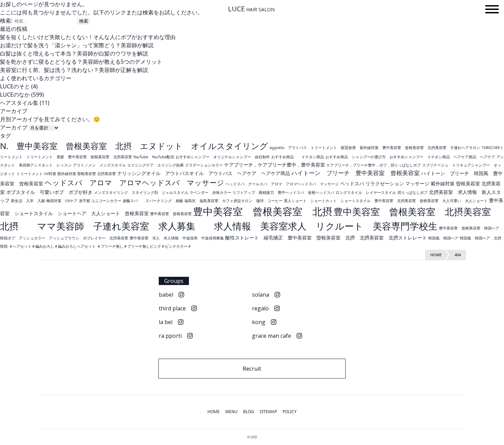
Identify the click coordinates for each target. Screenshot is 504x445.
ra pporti (170, 335)
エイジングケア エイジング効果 (155, 165)
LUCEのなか (15, 94)
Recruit (252, 368)
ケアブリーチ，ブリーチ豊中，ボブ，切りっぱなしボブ (373, 165)
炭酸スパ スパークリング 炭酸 (153, 200)
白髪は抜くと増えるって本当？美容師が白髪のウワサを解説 (74, 53)
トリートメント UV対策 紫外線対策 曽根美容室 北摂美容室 (66, 173)
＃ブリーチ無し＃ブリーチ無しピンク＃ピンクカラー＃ (144, 246)
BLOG (248, 412)
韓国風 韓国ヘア (443, 238)
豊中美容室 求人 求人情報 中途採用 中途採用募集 (177, 238)
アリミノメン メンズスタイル (99, 165)
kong (258, 322)
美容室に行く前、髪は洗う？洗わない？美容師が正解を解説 (74, 70)
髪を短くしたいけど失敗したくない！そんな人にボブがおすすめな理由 (88, 37)
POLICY (290, 412)
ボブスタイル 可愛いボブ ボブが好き (49, 192)
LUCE (251, 8)
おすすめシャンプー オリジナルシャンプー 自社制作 (223, 156)
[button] (492, 10)
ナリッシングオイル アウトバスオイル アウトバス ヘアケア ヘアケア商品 (203, 173)
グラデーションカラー (204, 165)
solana (260, 294)
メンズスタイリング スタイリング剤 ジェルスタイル (141, 192)
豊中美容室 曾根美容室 (171, 213)
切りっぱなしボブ (412, 192)
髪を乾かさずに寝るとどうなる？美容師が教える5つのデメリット (81, 61)
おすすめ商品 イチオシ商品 (297, 156)
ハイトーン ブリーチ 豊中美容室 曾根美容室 (355, 173)
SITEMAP (268, 412)
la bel (165, 322)
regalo (260, 308)
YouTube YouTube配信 (153, 156)
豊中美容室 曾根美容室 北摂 (262, 211)
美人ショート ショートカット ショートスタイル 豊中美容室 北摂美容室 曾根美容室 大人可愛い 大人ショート (386, 200)
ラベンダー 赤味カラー (210, 192)
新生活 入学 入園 (28, 200)
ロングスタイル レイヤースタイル (366, 192)
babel (166, 294)
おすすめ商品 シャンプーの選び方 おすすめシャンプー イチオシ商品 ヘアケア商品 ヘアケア (410, 156)
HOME (213, 412)
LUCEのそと (15, 86)
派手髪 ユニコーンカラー (100, 200)
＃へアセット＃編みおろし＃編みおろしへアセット (52, 246)
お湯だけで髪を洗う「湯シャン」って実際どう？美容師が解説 (77, 45)
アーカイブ (13, 127)
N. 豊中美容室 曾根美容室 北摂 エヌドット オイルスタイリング (134, 145)
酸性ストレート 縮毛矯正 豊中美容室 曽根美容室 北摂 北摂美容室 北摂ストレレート (326, 237)
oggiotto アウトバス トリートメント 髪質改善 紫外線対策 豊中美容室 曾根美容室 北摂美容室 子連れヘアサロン (374, 147)
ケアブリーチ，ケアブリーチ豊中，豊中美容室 (274, 164)
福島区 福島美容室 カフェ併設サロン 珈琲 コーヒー (233, 200)
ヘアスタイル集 (19, 103)
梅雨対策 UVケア (61, 200)
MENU (231, 412)
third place (172, 308)
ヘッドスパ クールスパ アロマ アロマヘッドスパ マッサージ (282, 184)
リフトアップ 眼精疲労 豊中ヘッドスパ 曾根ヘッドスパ (283, 192)
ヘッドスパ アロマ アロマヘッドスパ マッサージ (134, 182)
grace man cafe (271, 335)
